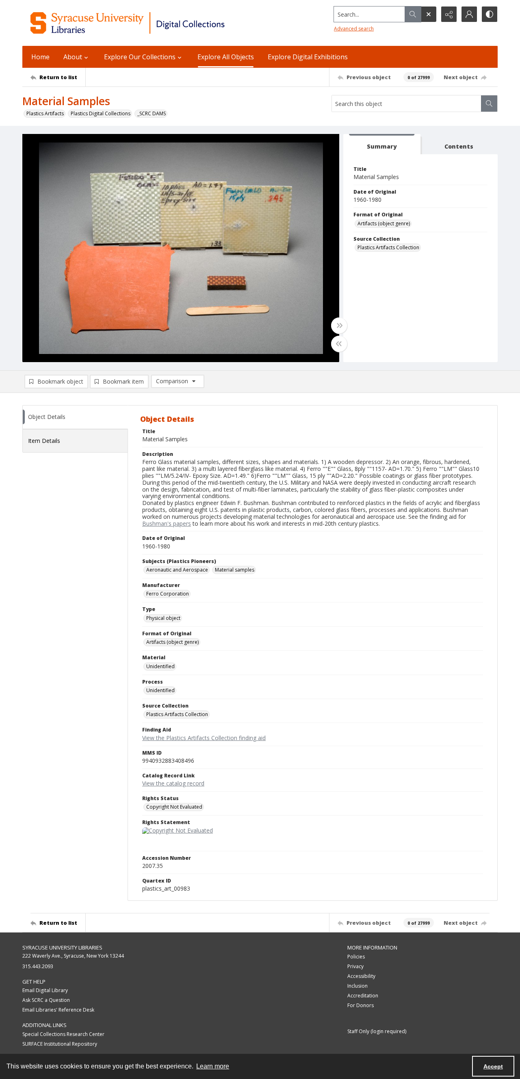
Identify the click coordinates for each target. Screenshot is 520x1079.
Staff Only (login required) (376, 1031)
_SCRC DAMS (151, 113)
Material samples (234, 569)
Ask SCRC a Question (46, 1000)
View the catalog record (173, 783)
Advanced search (354, 28)
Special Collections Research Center (63, 1034)
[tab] (381, 144)
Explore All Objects (225, 56)
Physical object (163, 618)
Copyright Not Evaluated (174, 806)
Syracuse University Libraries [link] (62, 947)
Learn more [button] (212, 1066)
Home (40, 56)
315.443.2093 (37, 966)
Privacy (355, 966)
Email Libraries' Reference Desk (58, 1009)
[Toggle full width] (339, 325)
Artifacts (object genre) (384, 223)
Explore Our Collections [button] (140, 56)
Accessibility (361, 976)
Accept (493, 1066)
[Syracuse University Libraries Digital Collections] (151, 23)
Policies (356, 956)
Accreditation (362, 995)
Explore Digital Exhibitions (308, 56)
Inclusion (357, 985)
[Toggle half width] (339, 344)
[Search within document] (489, 103)
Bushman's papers (166, 523)
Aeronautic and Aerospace (177, 569)
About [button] (72, 56)
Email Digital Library (45, 990)
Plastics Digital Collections (100, 113)
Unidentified (160, 666)
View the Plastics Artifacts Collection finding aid (204, 738)
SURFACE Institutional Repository (59, 1043)
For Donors (360, 1005)
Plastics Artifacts (45, 113)
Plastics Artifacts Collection (388, 247)
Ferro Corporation (167, 593)
